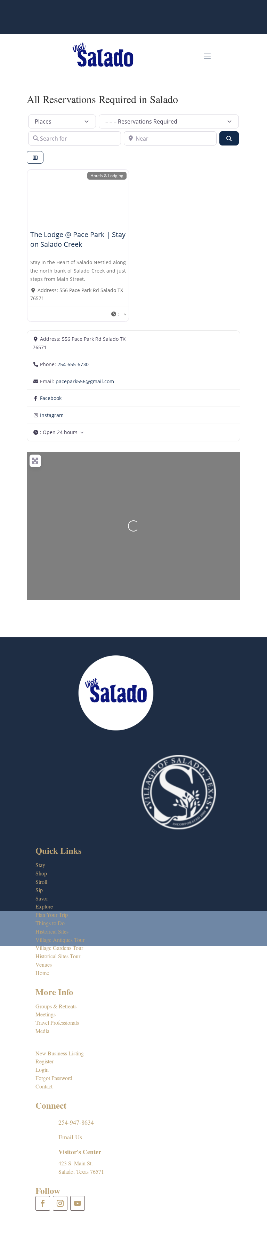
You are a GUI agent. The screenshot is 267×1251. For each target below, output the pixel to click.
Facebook (51, 398)
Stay (40, 864)
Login (42, 1069)
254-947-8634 (76, 1122)
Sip (39, 890)
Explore (44, 906)
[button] (118, 314)
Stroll (41, 881)
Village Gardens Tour (59, 947)
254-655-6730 (73, 364)
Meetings (45, 1014)
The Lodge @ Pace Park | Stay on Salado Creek (78, 239)
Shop (41, 873)
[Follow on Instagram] (60, 1203)
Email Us (70, 1137)
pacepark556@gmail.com (85, 381)
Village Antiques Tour (59, 939)
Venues (43, 964)
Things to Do (50, 923)
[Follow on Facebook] (42, 1203)
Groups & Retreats (55, 1006)
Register (44, 1061)
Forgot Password (53, 1077)
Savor (41, 898)
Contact (43, 1086)
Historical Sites (51, 931)
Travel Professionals (57, 1022)
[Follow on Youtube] (77, 1203)
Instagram (52, 415)
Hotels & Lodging (106, 175)
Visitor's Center (79, 1151)
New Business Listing (59, 1053)
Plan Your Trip (51, 914)
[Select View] (35, 157)
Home (42, 972)
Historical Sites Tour (57, 956)
